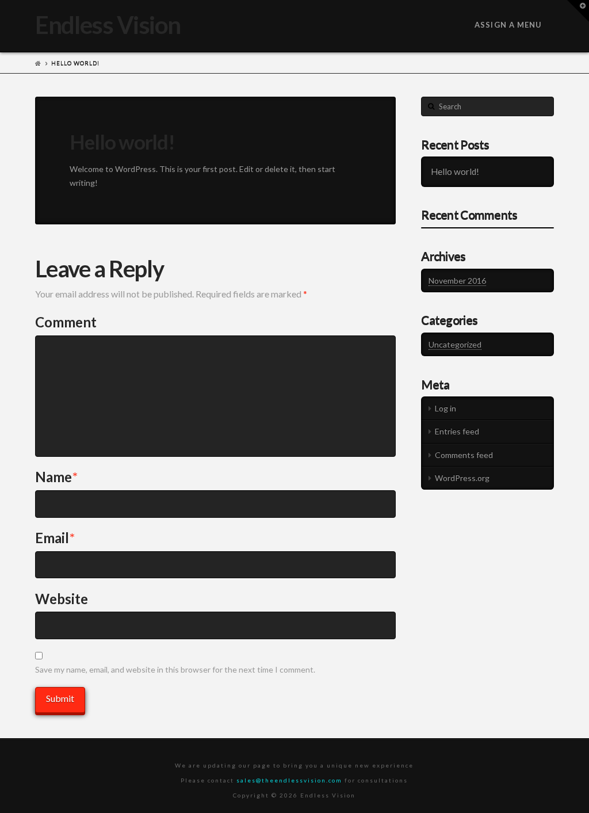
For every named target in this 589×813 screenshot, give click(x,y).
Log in (445, 408)
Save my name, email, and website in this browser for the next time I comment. (175, 669)
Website (61, 598)
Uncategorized (455, 344)
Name (56, 476)
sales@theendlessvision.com (289, 780)
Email (55, 537)
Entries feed (457, 431)
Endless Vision (107, 25)
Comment (66, 322)
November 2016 (457, 280)
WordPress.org (462, 478)
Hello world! (455, 171)
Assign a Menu (508, 24)
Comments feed (464, 455)
